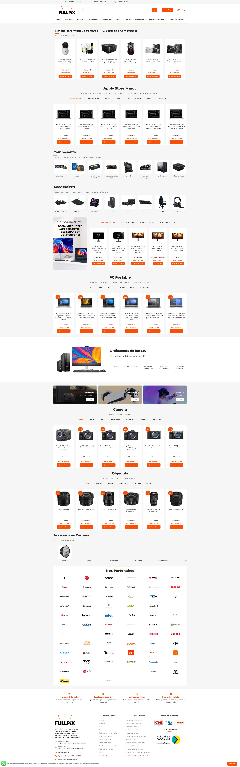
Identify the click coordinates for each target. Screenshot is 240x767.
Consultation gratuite (132, 733)
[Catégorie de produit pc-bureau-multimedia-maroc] (180, 366)
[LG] (87, 671)
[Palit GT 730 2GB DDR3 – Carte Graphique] (65, 48)
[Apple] (64, 577)
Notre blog (167, 10)
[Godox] (131, 643)
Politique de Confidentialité (108, 733)
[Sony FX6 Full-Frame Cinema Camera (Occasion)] (64, 435)
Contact (101, 730)
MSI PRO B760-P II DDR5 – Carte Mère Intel (131, 61)
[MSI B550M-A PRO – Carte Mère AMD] (174, 48)
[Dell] (64, 624)
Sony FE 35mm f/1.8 (109, 510)
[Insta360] (64, 634)
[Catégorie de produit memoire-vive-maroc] (94, 170)
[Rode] (131, 671)
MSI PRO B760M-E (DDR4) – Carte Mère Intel (152, 61)
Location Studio (131, 739)
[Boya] (87, 596)
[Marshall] (153, 606)
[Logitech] (109, 671)
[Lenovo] (64, 662)
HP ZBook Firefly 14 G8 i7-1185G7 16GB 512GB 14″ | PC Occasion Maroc (154, 316)
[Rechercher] (154, 10)
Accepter (232, 763)
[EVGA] (64, 606)
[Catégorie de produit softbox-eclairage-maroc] (64, 553)
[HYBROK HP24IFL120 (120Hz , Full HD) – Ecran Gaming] (98, 236)
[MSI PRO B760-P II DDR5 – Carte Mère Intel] (131, 48)
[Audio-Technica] (87, 587)
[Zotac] (131, 662)
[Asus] (131, 634)
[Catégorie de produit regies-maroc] (89, 553)
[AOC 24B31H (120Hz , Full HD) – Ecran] (177, 236)
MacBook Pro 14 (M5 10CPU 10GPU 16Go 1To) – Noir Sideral (153, 127)
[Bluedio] (175, 615)
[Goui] (131, 596)
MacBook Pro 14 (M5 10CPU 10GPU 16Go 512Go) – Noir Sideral (176, 127)
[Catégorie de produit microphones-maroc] (163, 553)
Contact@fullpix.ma (63, 752)
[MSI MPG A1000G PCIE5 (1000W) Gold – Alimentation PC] (87, 48)
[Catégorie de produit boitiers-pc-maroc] (162, 169)
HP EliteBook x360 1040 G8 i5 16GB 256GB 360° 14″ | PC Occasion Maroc (176, 316)
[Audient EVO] (87, 662)
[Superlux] (153, 652)
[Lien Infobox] (103, 697)
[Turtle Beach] (131, 615)
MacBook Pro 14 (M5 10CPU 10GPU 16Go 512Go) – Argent (86, 127)
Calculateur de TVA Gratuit (134, 749)
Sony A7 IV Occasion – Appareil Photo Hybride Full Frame (131, 448)
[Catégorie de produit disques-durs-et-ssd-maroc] (111, 170)
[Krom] (131, 587)
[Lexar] (87, 615)
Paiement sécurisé (105, 743)
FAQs (101, 752)
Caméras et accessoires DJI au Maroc (138, 752)
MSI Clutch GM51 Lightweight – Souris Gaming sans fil (109, 61)
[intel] (109, 615)
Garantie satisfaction (105, 736)
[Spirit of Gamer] (109, 643)
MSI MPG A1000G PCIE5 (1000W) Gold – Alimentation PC (87, 61)
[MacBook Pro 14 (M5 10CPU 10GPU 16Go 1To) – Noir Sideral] (154, 114)
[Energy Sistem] (131, 624)
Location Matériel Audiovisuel (135, 743)
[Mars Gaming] (109, 662)
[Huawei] (64, 615)
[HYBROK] (175, 671)
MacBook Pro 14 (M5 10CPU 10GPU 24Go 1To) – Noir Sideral (63, 127)
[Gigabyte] (153, 615)
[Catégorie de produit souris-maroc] (128, 204)
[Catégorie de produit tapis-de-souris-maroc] (94, 204)
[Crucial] (153, 596)
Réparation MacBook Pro (134, 723)
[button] (65, 76)
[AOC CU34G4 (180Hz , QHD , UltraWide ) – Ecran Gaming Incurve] (118, 236)
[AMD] (109, 577)
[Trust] (109, 652)
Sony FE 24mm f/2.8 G (86, 510)
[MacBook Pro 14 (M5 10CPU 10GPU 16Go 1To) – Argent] (131, 114)
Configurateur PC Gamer (134, 730)
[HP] (175, 596)
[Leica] (87, 577)
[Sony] (153, 624)
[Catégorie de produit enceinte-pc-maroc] (145, 204)
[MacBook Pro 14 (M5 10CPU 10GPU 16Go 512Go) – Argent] (86, 114)
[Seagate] (153, 587)
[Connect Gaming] (109, 606)
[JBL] (131, 652)
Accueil (101, 720)
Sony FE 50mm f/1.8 (176, 510)
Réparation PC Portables (134, 720)
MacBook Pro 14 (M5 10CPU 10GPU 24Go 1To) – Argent (108, 127)
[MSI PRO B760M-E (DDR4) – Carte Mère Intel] (152, 48)
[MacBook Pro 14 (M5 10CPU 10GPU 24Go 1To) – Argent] (109, 114)
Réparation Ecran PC (132, 727)
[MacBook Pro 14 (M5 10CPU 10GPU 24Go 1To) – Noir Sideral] (64, 114)
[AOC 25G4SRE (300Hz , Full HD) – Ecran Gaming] (138, 236)
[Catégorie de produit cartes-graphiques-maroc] (145, 170)
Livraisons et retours (105, 739)
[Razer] (175, 606)
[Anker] (64, 652)
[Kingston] (87, 652)
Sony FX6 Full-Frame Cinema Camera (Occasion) (63, 448)
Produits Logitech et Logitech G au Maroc (139, 755)
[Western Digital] (64, 671)
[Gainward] (131, 577)
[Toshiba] (175, 587)
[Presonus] (87, 634)
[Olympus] (153, 671)
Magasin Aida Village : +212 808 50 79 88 (69, 756)
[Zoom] (109, 634)
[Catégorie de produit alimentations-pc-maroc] (179, 169)
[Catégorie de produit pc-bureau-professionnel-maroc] (164, 366)
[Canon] (64, 587)
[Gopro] (87, 624)
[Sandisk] (109, 624)
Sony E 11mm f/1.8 (64, 510)
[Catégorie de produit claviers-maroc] (162, 204)
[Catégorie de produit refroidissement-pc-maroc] (60, 169)
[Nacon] (109, 596)
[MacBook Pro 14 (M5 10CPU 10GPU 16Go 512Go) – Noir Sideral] (176, 114)
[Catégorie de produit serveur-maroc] (117, 365)
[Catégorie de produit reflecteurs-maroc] (114, 553)
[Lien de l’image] (168, 739)
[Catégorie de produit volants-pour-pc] (77, 204)
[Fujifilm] (64, 596)
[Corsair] (87, 606)
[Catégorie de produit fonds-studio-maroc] (187, 553)
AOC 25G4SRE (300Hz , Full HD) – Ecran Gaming (138, 248)
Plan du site (103, 755)
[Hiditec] (109, 587)
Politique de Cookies (106, 749)
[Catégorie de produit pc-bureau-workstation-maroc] (148, 366)
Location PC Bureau (132, 746)
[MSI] (153, 577)
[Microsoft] (175, 624)
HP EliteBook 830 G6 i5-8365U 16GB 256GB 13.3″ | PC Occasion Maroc (86, 316)
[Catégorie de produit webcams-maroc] (60, 204)
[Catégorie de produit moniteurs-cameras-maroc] (138, 553)
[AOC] (87, 643)
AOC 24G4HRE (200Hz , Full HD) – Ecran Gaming (158, 248)
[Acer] (131, 606)
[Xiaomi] (175, 652)
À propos (102, 723)
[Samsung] (153, 643)
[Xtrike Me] (109, 681)
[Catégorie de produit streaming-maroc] (111, 204)
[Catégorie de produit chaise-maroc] (179, 204)
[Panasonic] (153, 662)
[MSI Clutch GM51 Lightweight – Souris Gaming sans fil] (109, 48)
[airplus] (175, 577)
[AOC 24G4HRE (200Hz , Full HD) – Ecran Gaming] (157, 236)
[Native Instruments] (64, 643)
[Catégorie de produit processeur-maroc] (77, 169)
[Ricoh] (153, 634)
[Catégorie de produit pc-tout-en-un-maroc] (133, 365)
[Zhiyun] (175, 634)
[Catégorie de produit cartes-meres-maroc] (128, 169)
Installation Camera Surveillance (136, 736)
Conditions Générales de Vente (109, 746)
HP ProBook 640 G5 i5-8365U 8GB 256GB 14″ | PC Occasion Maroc (108, 316)
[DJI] (175, 643)
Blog (100, 727)
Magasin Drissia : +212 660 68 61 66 (67, 759)
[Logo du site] (67, 10)
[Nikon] (64, 681)
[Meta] (87, 681)
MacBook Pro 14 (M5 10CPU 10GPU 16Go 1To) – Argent (131, 127)
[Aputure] (175, 662)
